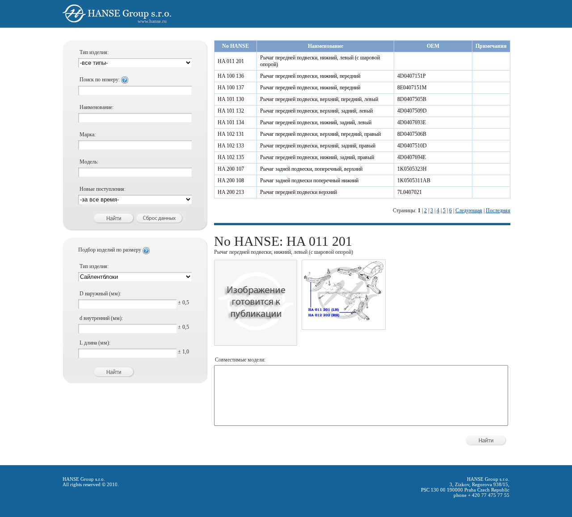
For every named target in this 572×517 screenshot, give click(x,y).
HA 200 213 (231, 192)
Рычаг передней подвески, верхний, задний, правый (317, 146)
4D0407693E (411, 122)
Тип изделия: (94, 52)
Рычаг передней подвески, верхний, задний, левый (316, 111)
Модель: (89, 162)
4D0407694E (411, 157)
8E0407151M (412, 87)
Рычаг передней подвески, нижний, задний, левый (315, 122)
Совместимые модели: (240, 360)
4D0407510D (412, 146)
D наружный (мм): (100, 293)
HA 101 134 (231, 122)
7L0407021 (409, 192)
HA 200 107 (231, 169)
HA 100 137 (231, 87)
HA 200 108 (231, 180)
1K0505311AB (413, 180)
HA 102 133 (231, 146)
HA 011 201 (231, 61)
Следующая (468, 210)
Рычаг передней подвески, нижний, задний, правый (317, 157)
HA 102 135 (231, 157)
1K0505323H (412, 169)
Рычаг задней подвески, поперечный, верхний (311, 169)
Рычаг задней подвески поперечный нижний (309, 180)
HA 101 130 (231, 99)
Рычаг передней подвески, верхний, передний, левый (319, 99)
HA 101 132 (231, 111)
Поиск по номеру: (100, 79)
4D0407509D (412, 111)
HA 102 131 (231, 134)
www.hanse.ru (152, 21)
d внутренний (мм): (101, 318)
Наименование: (97, 107)
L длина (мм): (95, 343)
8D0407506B (411, 134)
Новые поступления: (103, 189)
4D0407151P (411, 76)
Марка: (88, 134)
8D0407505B (411, 99)
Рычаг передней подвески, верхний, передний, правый (320, 134)
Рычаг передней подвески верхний (298, 192)
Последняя (498, 210)
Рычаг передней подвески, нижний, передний (310, 76)
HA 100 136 (231, 76)
